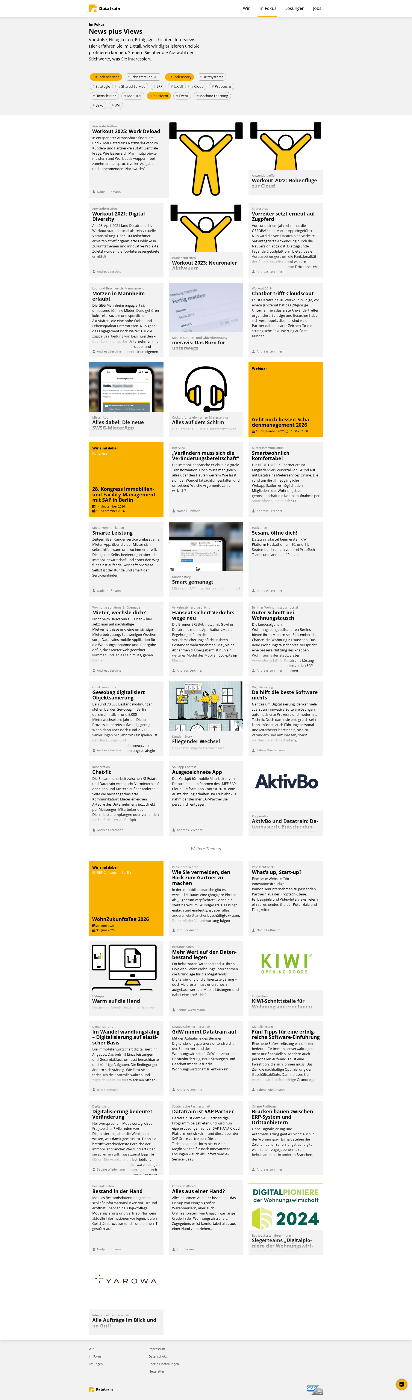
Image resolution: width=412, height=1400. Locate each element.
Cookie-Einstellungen (164, 1364)
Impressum (157, 1349)
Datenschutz (158, 1356)
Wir (91, 1349)
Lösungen (96, 1364)
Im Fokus (95, 1356)
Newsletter (156, 1371)
